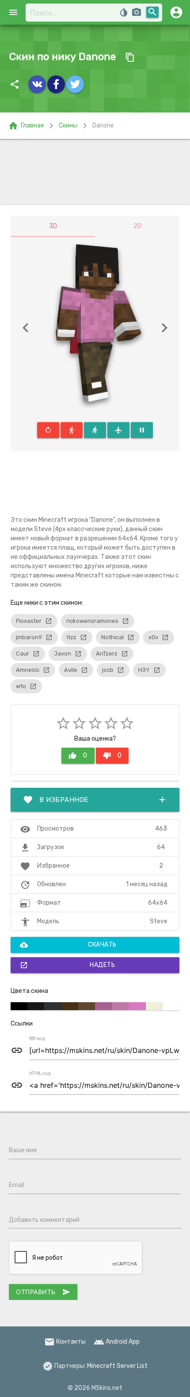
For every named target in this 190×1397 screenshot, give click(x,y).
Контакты (65, 1341)
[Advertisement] (95, 172)
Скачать (68, 945)
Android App (117, 1341)
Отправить (43, 1292)
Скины (68, 125)
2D (137, 226)
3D (53, 226)
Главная (26, 125)
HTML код (40, 1074)
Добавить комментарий (44, 1220)
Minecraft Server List (117, 1366)
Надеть (67, 965)
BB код (37, 1039)
